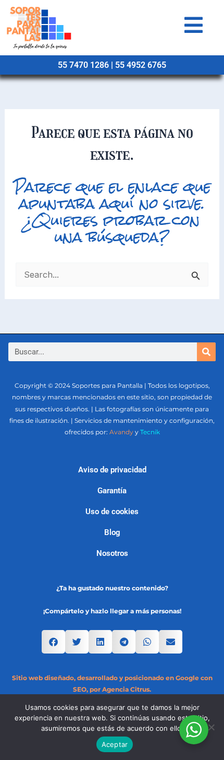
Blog (112, 532)
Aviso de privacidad (112, 469)
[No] (211, 727)
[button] (53, 642)
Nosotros (112, 553)
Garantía (112, 490)
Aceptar (115, 744)
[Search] (206, 351)
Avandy (121, 432)
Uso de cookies (112, 511)
